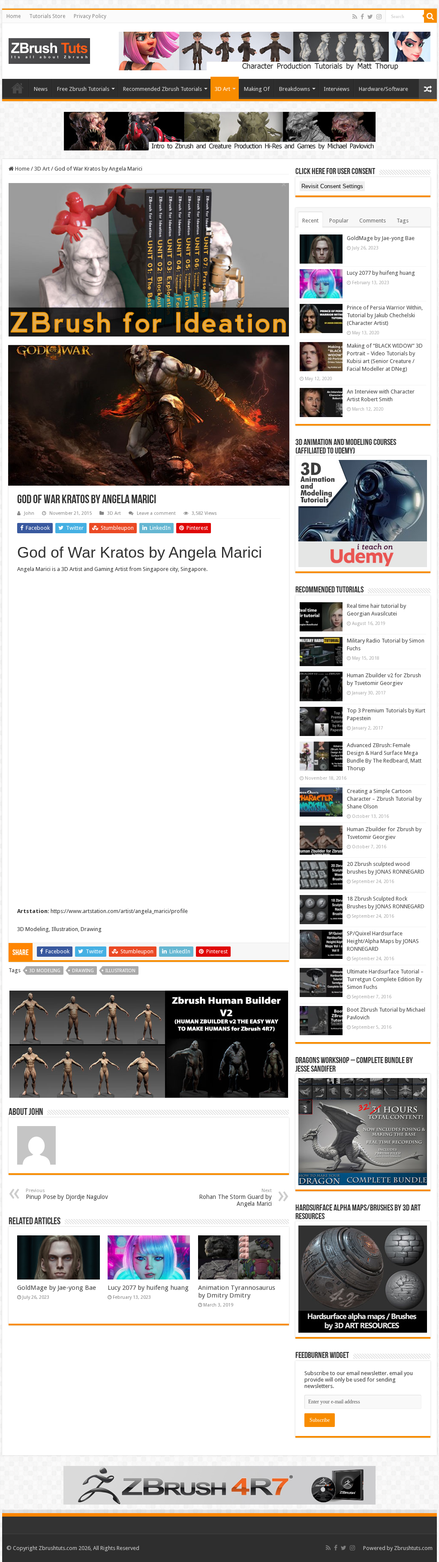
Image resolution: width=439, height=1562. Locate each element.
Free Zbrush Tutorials (83, 89)
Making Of (257, 89)
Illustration (120, 970)
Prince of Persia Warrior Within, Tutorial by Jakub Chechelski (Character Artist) (385, 315)
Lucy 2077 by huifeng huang (148, 1288)
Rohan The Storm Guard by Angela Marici (235, 1197)
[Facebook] (362, 17)
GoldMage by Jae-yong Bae (56, 1288)
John (29, 513)
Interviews (336, 89)
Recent (310, 220)
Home (13, 16)
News (41, 89)
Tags (403, 220)
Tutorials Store (47, 16)
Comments (372, 220)
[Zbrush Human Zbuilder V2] (148, 1044)
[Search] (430, 16)
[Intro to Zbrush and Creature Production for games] (220, 130)
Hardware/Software (383, 89)
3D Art (222, 89)
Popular (339, 220)
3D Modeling (44, 970)
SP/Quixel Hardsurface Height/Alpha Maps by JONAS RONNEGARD (383, 941)
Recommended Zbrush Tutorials (162, 89)
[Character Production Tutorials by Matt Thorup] (274, 50)
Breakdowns (294, 89)
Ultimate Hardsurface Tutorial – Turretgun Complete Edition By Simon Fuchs (385, 979)
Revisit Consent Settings (332, 186)
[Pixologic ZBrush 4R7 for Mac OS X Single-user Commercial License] (219, 1485)
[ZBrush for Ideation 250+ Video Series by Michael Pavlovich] (149, 259)
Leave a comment (156, 513)
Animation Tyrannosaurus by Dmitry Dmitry (236, 1291)
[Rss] (355, 17)
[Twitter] (370, 17)
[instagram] (379, 17)
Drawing (83, 970)
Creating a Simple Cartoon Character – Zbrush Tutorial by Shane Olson (384, 799)
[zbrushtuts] (49, 49)
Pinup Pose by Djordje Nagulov (67, 1194)
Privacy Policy (90, 16)
